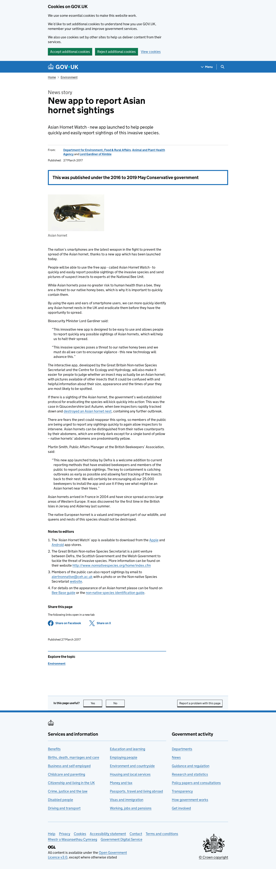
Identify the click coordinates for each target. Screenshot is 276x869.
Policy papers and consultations (196, 783)
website (76, 581)
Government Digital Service (121, 839)
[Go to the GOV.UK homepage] (63, 66)
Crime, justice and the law (67, 791)
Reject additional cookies (116, 51)
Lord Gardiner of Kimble (96, 154)
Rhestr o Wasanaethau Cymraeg (72, 839)
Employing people (123, 757)
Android (58, 545)
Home (52, 77)
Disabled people (60, 800)
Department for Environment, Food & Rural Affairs (97, 150)
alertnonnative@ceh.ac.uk (72, 577)
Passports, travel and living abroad (136, 791)
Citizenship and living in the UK (71, 783)
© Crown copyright (213, 857)
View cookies (151, 51)
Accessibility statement (108, 834)
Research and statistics (190, 774)
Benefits (54, 749)
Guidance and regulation (190, 766)
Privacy (64, 834)
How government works (190, 800)
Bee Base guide (63, 592)
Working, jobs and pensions (131, 808)
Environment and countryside (132, 766)
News (176, 757)
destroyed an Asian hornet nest (88, 411)
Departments (182, 749)
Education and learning (127, 749)
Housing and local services (130, 774)
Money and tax (121, 783)
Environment (69, 77)
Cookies (80, 834)
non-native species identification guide (115, 592)
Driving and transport (64, 808)
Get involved (181, 808)
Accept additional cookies (70, 51)
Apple (153, 540)
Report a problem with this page (199, 703)
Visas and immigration (126, 800)
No (119, 703)
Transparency (182, 791)
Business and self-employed (69, 766)
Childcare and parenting (66, 774)
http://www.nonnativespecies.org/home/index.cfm (111, 565)
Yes (96, 703)
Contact (136, 834)
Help (51, 834)
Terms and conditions (162, 834)
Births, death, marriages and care (73, 757)
